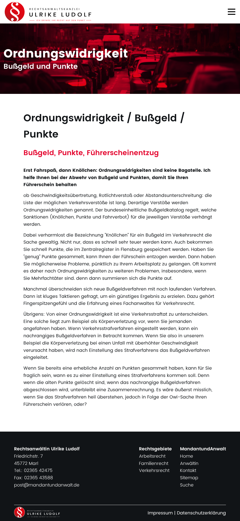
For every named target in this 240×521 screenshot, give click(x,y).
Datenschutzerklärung (201, 513)
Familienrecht (153, 463)
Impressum (160, 513)
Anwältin (189, 463)
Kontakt (188, 470)
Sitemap (189, 478)
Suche (187, 485)
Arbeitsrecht (152, 456)
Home (186, 456)
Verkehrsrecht (154, 470)
